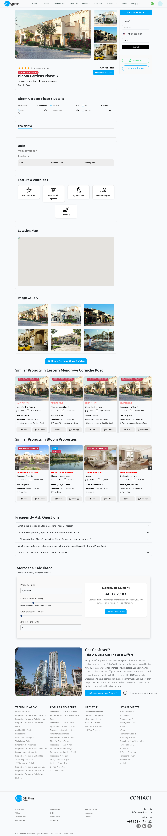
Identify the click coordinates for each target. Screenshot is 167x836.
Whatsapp (41, 430)
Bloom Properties (27, 81)
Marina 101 (125, 748)
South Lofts (125, 715)
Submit (136, 47)
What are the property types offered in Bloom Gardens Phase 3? (49, 532)
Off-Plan (53, 813)
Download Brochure (104, 72)
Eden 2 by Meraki (127, 737)
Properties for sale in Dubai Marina (30, 719)
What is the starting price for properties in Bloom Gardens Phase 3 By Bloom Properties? (62, 546)
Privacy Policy (69, 833)
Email (24, 430)
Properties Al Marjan (59, 756)
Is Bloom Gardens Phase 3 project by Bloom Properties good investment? (54, 539)
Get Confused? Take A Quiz (102, 693)
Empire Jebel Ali (127, 719)
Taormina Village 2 (128, 734)
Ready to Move (91, 809)
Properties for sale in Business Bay (30, 767)
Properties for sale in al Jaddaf (63, 712)
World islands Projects (24, 737)
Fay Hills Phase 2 (127, 745)
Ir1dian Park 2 (126, 759)
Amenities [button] (74, 4)
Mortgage (135, 4)
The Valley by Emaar (24, 759)
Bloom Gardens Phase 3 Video (67, 361)
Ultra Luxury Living (93, 719)
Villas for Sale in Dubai (59, 734)
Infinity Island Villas (128, 723)
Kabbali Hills (125, 763)
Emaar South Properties (25, 745)
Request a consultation (116, 612)
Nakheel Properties (58, 763)
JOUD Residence (127, 712)
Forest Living (20, 734)
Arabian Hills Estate (23, 730)
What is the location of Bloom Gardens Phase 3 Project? (45, 526)
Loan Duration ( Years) (32, 611)
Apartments (20, 809)
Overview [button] (45, 4)
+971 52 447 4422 (139, 821)
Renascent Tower (127, 756)
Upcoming (89, 813)
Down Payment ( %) (31, 598)
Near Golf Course (92, 723)
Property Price (27, 584)
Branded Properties (93, 726)
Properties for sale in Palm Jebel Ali (30, 715)
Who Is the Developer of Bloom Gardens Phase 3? (42, 552)
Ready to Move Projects (60, 759)
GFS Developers (57, 770)
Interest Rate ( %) (29, 621)
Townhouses (42, 105)
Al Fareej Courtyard (128, 752)
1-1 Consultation (136, 68)
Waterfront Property (94, 715)
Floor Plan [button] (98, 4)
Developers (54, 820)
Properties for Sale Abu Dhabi (63, 752)
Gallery (124, 4)
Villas (17, 813)
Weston (123, 730)
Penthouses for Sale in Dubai (62, 737)
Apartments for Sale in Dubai (62, 726)
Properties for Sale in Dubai (62, 723)
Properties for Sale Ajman (61, 745)
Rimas (122, 726)
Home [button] (34, 4)
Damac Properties (58, 767)
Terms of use (56, 833)
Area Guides (55, 809)
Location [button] (86, 4)
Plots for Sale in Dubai (59, 741)
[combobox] (126, 34)
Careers (88, 817)
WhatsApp (136, 60)
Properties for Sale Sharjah (61, 748)
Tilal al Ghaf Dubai (23, 741)
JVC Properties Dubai (24, 763)
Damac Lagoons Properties (26, 752)
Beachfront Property (94, 712)
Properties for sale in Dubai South (29, 770)
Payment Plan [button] (59, 4)
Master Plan (112, 4)
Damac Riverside (22, 712)
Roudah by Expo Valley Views (132, 741)
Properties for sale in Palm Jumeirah (31, 748)
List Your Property (92, 730)
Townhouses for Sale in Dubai (63, 730)
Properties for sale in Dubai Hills (29, 756)
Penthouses (20, 820)
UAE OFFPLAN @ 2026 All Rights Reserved (31, 833)
